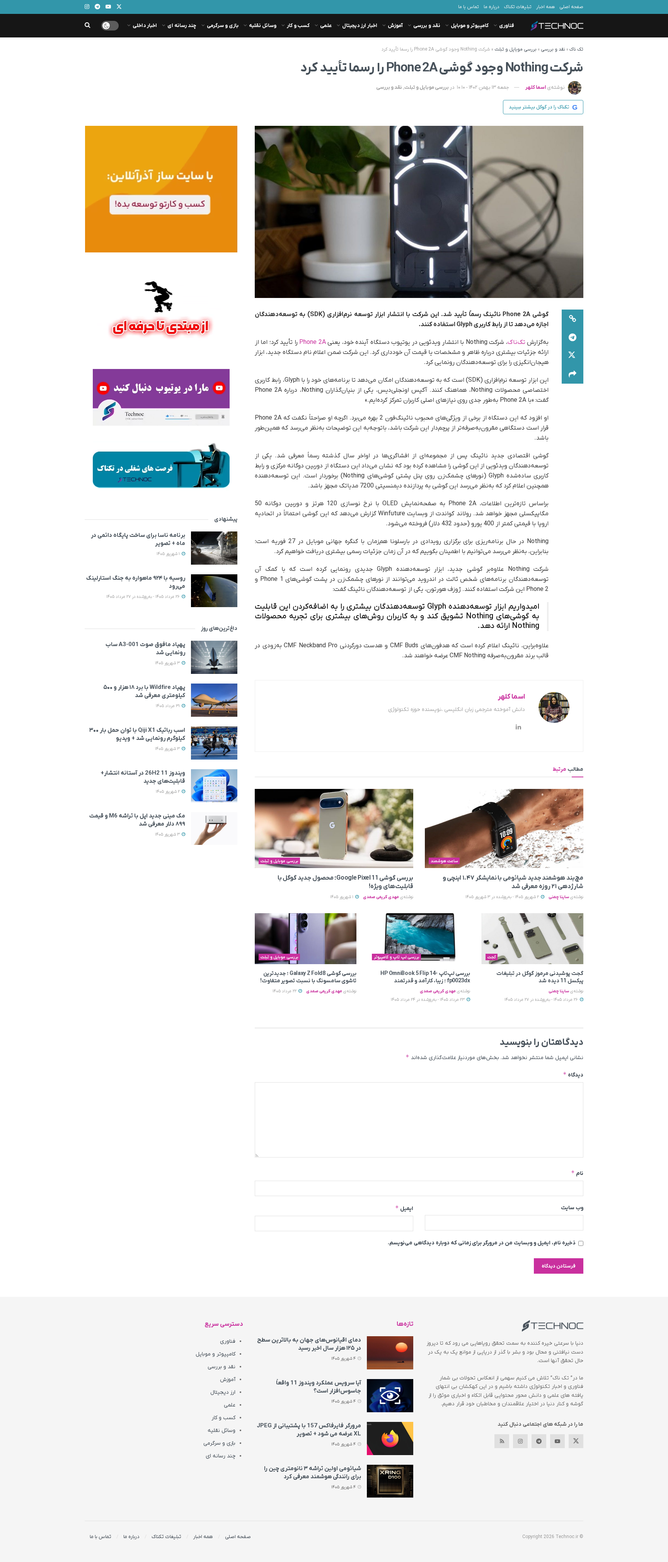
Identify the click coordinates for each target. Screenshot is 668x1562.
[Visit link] (161, 189)
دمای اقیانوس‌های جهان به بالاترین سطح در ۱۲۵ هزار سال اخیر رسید (309, 1344)
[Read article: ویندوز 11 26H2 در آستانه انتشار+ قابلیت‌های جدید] (214, 785)
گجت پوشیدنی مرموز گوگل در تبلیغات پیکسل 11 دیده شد (539, 977)
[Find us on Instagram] (520, 1441)
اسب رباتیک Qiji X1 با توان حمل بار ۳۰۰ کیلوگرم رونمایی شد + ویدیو (137, 734)
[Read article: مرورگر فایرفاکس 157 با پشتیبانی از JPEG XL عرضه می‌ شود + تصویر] (390, 1438)
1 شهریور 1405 (342, 897)
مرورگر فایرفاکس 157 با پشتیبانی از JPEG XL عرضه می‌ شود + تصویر (309, 1430)
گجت (491, 957)
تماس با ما (468, 7)
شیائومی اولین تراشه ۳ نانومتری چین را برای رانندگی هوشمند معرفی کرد (312, 1473)
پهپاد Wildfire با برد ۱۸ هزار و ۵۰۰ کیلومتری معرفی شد (144, 691)
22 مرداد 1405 (285, 991)
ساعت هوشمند (444, 861)
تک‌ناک (516, 342)
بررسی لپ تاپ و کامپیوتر (396, 957)
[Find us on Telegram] (539, 1441)
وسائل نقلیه (262, 25)
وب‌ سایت (572, 1208)
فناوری (506, 25)
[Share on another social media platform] (572, 374)
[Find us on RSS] (501, 1441)
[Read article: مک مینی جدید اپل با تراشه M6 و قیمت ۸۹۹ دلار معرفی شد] (214, 828)
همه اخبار (545, 7)
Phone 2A (312, 342)
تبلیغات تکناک (518, 7)
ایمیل (404, 1208)
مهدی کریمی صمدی (381, 897)
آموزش (395, 25)
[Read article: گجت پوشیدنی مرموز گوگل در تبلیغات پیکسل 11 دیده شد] (532, 938)
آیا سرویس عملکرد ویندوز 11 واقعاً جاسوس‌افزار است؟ (318, 1387)
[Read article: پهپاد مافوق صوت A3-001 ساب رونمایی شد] (214, 657)
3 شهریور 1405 (168, 663)
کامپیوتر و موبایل (470, 25)
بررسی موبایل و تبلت (515, 49)
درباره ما (491, 7)
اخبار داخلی (145, 25)
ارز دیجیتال (222, 1392)
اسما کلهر (535, 87)
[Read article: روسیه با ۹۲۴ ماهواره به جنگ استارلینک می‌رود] (214, 591)
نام (577, 1173)
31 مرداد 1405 (168, 706)
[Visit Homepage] (557, 26)
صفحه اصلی (571, 7)
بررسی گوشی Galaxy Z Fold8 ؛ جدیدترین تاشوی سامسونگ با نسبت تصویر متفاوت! (308, 977)
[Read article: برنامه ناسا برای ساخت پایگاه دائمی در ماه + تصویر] (214, 548)
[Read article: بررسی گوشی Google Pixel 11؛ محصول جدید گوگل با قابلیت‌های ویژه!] (334, 828)
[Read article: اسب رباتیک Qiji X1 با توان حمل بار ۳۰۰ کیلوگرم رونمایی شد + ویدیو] (214, 743)
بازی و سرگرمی (223, 25)
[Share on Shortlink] (572, 319)
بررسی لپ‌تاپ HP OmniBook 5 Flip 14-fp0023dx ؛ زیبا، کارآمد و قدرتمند (425, 977)
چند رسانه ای (181, 25)
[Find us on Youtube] (557, 1441)
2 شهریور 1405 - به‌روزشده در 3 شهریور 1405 (502, 897)
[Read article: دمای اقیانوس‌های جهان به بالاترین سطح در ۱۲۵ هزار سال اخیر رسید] (390, 1352)
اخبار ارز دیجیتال (359, 25)
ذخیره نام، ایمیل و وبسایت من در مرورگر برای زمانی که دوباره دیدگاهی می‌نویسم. (482, 1243)
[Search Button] (87, 25)
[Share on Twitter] (572, 356)
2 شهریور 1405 (168, 791)
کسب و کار (298, 25)
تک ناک (576, 49)
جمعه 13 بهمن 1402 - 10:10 (483, 87)
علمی (326, 25)
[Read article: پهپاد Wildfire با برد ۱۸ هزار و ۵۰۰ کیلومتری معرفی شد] (214, 700)
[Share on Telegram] (572, 337)
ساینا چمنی (559, 897)
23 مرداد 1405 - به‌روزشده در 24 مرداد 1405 (428, 999)
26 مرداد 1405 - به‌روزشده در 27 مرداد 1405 (541, 999)
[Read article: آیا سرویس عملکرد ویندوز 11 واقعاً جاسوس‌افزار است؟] (390, 1395)
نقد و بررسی (426, 25)
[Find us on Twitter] (576, 1441)
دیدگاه (573, 1075)
